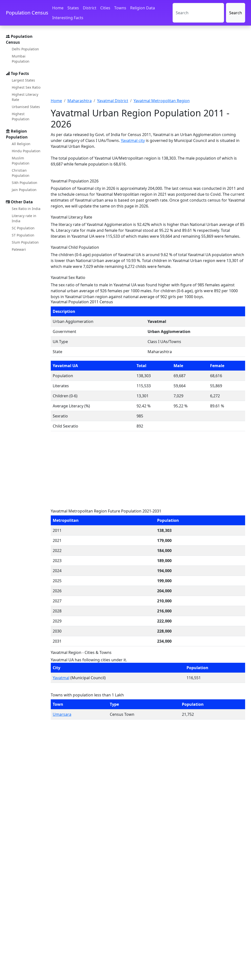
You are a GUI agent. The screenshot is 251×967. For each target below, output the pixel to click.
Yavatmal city (133, 140)
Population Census (27, 12)
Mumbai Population (20, 59)
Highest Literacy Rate (25, 97)
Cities (105, 8)
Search (235, 12)
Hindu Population (26, 151)
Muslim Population (20, 161)
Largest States (23, 80)
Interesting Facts (67, 17)
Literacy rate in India (24, 218)
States (73, 8)
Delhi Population (25, 49)
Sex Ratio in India (26, 208)
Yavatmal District (112, 100)
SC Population (23, 228)
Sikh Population (24, 182)
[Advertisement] (148, 64)
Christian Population (20, 173)
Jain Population (24, 189)
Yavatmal (61, 677)
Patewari (19, 249)
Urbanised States (26, 106)
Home (57, 8)
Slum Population (25, 242)
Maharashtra (79, 100)
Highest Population (20, 116)
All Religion (21, 143)
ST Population (23, 235)
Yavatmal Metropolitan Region (162, 100)
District (89, 8)
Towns (120, 8)
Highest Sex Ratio (26, 87)
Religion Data (142, 8)
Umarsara (62, 714)
